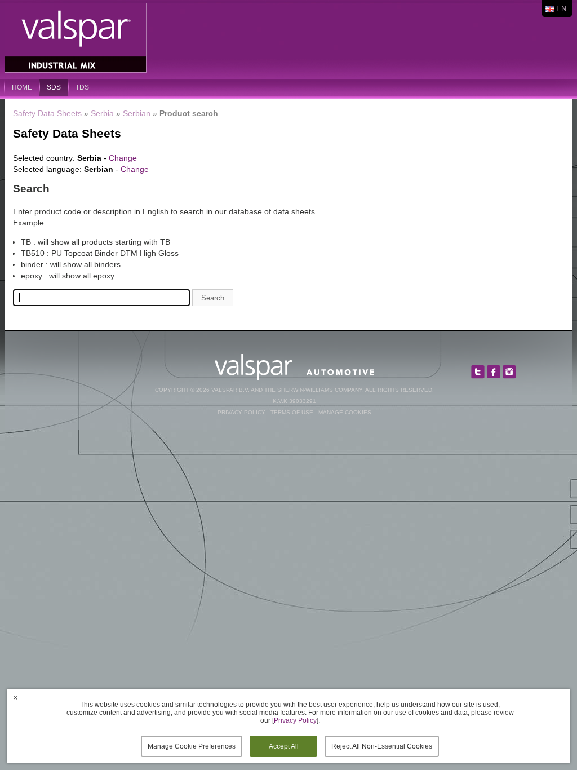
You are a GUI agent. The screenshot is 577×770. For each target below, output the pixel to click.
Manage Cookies (344, 412)
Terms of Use (291, 412)
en (561, 9)
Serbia (102, 113)
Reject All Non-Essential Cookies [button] (381, 746)
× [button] (15, 697)
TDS (82, 87)
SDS (54, 87)
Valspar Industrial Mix (77, 38)
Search (212, 298)
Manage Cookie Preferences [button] (192, 746)
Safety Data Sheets (47, 113)
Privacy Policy (241, 412)
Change (123, 157)
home (22, 87)
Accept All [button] (284, 746)
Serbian (136, 113)
